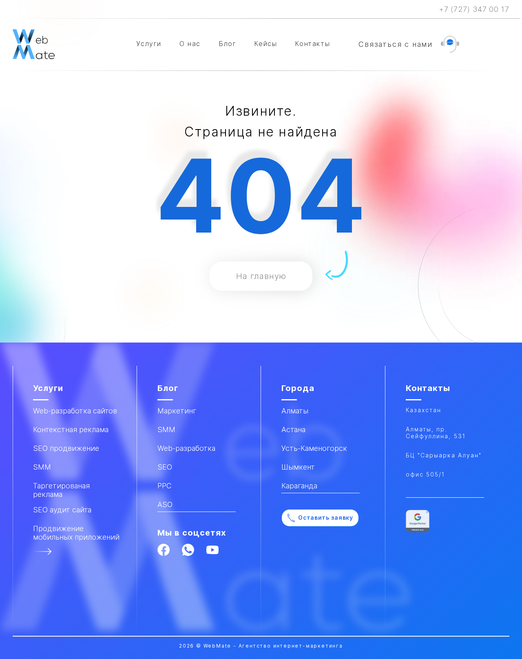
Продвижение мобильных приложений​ (76, 532)
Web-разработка (186, 448)
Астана (293, 429)
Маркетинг (177, 410)
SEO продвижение (66, 448)
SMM (166, 429)
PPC (164, 485)
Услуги (148, 44)
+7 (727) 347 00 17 (474, 9)
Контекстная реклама (70, 429)
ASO (165, 504)
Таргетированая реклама (61, 490)
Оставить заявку (325, 517)
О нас (190, 44)
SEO (164, 467)
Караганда (299, 485)
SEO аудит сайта (62, 509)
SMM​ (42, 467)
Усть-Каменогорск (314, 448)
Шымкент (298, 467)
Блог (227, 44)
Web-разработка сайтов (75, 410)
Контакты (312, 44)
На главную (261, 276)
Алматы (294, 410)
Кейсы (265, 44)
